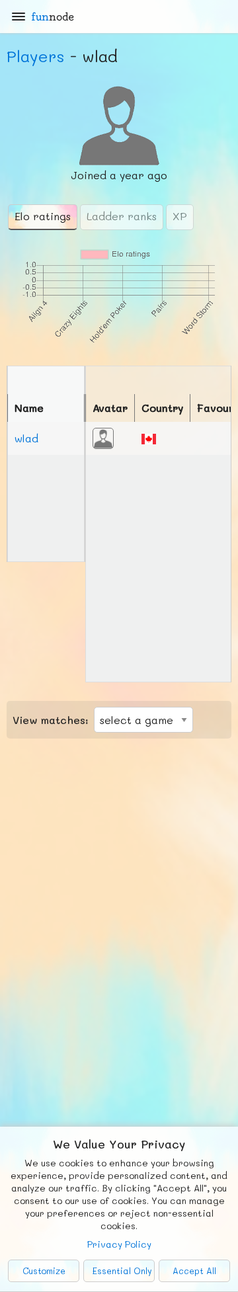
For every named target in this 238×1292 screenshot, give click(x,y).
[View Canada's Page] (149, 437)
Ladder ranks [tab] (122, 216)
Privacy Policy (119, 1244)
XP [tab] (180, 216)
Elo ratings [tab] (43, 216)
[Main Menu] (18, 16)
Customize (43, 1271)
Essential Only (122, 1271)
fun (52, 16)
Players (36, 56)
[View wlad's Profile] (103, 437)
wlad (26, 438)
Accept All (194, 1271)
